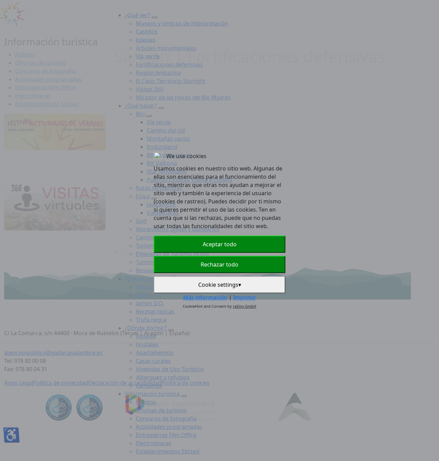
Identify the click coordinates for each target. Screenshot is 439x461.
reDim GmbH (244, 306)
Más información (205, 297)
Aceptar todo (220, 244)
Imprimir (244, 297)
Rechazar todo (219, 264)
